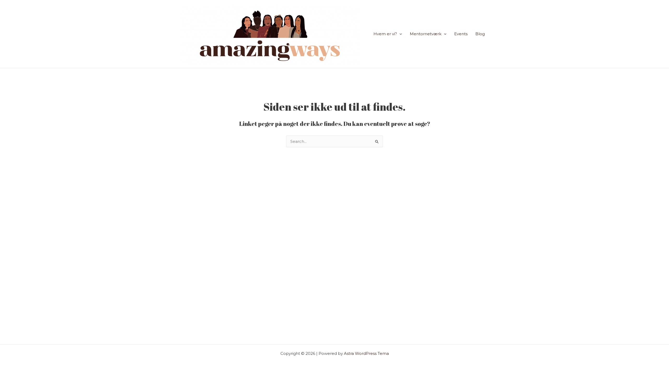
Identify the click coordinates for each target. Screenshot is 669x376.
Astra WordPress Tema (366, 353)
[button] (399, 34)
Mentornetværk (425, 33)
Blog (480, 33)
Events (461, 33)
